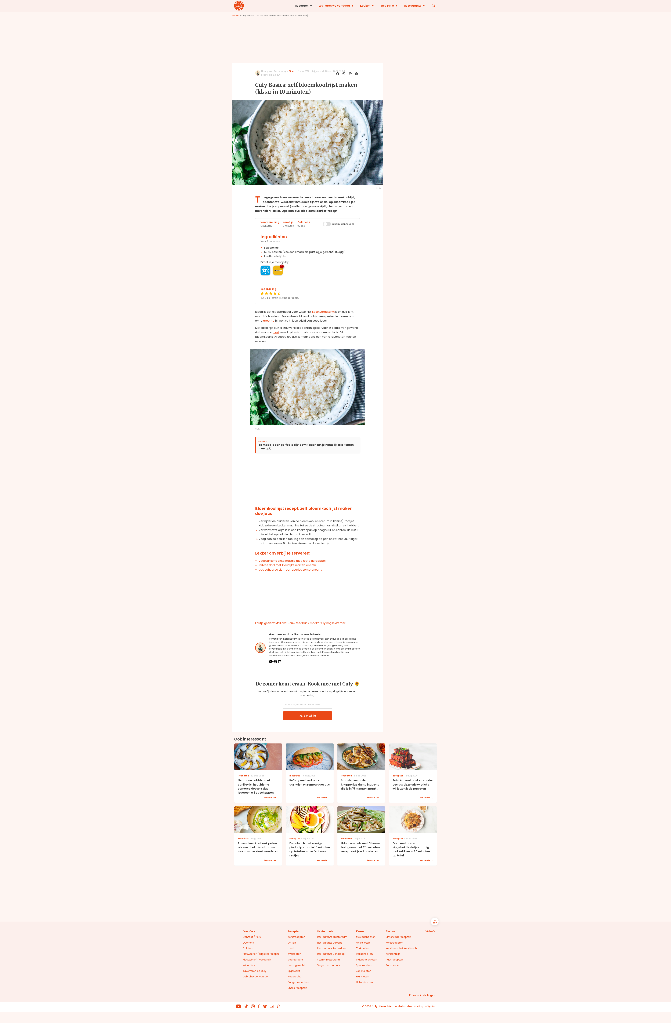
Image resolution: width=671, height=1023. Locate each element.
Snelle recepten (297, 988)
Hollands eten (364, 982)
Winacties (249, 965)
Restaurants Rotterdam (331, 948)
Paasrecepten (394, 959)
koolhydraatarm (323, 312)
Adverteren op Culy (254, 971)
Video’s (430, 931)
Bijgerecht (294, 971)
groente (268, 321)
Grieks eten (363, 942)
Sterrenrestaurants (328, 959)
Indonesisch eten (366, 959)
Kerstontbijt (393, 954)
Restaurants (412, 6)
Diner (291, 71)
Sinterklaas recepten (398, 937)
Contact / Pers (252, 937)
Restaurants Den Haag (331, 954)
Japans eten (363, 971)
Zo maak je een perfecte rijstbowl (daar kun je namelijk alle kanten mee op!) (306, 446)
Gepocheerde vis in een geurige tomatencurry (290, 570)
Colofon (247, 948)
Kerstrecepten (296, 937)
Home (235, 15)
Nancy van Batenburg (273, 71)
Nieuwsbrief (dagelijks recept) (261, 954)
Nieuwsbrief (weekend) (257, 959)
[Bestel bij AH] (265, 270)
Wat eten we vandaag (334, 6)
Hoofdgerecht (296, 965)
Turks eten (362, 948)
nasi (276, 332)
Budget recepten (298, 982)
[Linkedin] (279, 661)
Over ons (248, 942)
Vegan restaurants (328, 965)
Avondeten (294, 954)
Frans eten (362, 976)
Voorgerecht (295, 959)
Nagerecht (294, 976)
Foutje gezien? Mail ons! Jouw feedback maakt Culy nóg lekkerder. (300, 623)
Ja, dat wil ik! (307, 715)
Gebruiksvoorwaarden (256, 976)
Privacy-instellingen (422, 995)
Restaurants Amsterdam (332, 937)
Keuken (365, 6)
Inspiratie (387, 6)
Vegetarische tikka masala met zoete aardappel (292, 561)
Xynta (431, 1006)
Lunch (291, 948)
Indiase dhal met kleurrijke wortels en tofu (287, 565)
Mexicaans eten (366, 937)
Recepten (302, 6)
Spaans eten (363, 965)
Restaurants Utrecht (329, 942)
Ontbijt (292, 942)
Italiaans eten (364, 954)
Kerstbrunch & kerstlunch (401, 948)
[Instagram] (275, 661)
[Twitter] (271, 661)
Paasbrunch (393, 965)
